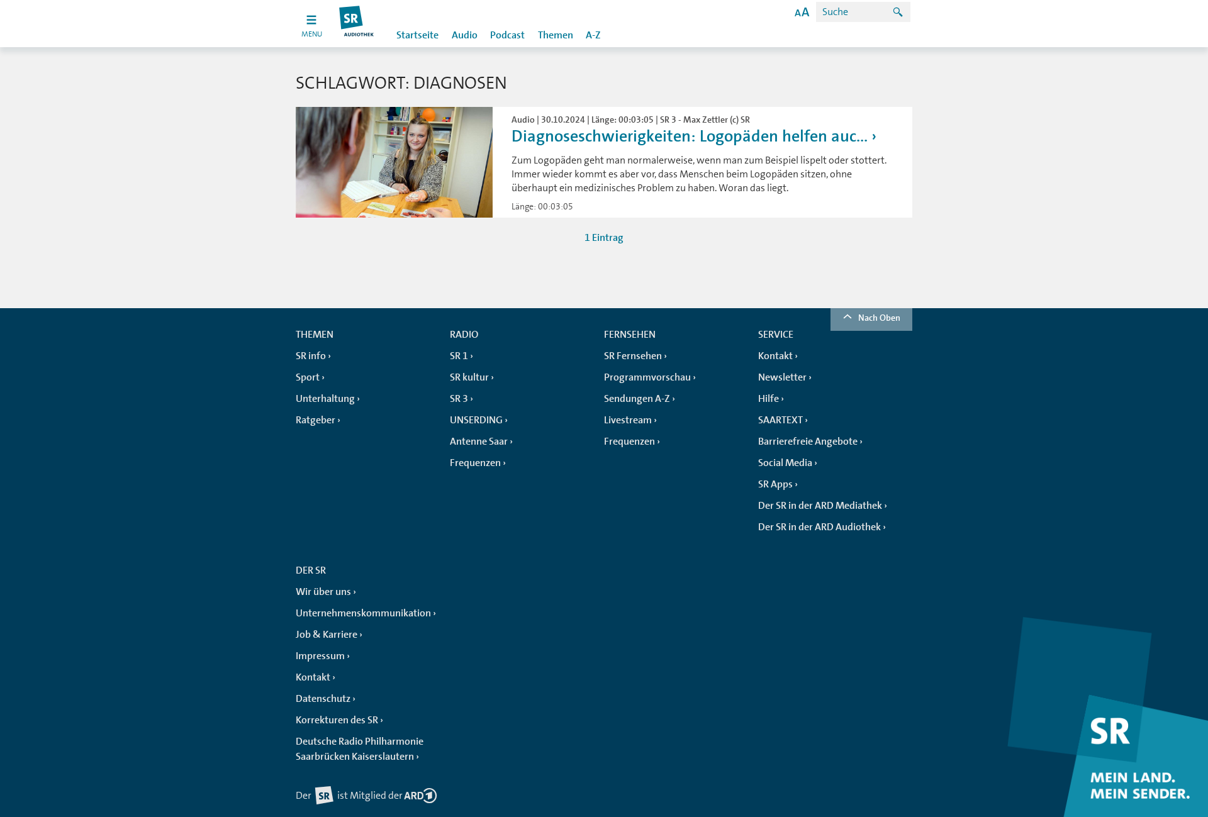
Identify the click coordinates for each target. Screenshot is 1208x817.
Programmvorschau (647, 377)
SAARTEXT (780, 420)
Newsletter (782, 377)
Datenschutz (323, 698)
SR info (311, 356)
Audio (465, 35)
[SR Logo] (357, 23)
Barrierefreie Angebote (808, 441)
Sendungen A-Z (637, 398)
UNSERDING (476, 420)
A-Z (593, 35)
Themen (555, 35)
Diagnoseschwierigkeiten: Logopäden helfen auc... (690, 136)
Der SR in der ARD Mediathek (820, 505)
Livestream (628, 420)
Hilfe (768, 398)
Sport (308, 377)
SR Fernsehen (633, 356)
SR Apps (775, 484)
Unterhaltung (325, 398)
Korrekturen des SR (337, 720)
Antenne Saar (479, 441)
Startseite (417, 35)
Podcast (507, 35)
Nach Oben (879, 317)
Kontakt (775, 356)
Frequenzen (475, 463)
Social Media (785, 463)
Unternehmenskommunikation (363, 613)
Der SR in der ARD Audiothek (819, 527)
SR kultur (469, 377)
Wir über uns (323, 592)
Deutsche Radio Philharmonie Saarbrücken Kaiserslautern (359, 749)
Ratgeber (315, 420)
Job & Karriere (326, 634)
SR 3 (459, 398)
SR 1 (459, 356)
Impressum (320, 656)
